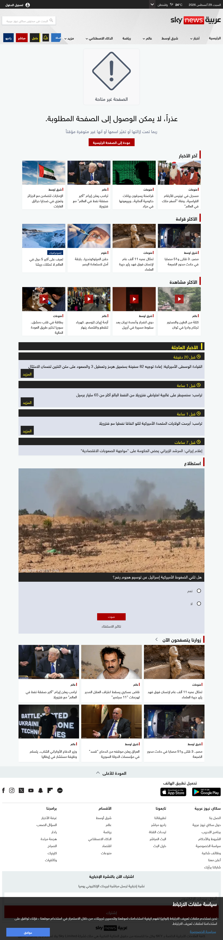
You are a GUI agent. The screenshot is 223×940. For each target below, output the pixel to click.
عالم (149, 38)
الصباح (52, 845)
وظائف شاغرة (211, 852)
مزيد (71, 38)
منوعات (106, 852)
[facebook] (3, 790)
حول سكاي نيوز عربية (207, 824)
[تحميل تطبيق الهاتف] (190, 792)
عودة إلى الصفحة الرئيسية (111, 142)
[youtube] (31, 790)
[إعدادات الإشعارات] (45, 37)
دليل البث (159, 845)
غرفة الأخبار (49, 817)
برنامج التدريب (211, 831)
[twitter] (21, 790)
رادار (54, 831)
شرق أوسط (170, 38)
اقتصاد (107, 845)
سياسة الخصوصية (208, 845)
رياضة (127, 38)
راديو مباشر (158, 824)
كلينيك (52, 852)
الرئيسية (215, 37)
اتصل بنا (215, 817)
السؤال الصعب (47, 824)
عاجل (35, 37)
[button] (22, 37)
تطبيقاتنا (160, 817)
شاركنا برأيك (212, 866)
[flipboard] (50, 790)
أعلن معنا (214, 859)
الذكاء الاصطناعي (101, 38)
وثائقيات (51, 859)
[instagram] (11, 790)
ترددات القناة (157, 831)
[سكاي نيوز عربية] (196, 20)
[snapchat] (40, 790)
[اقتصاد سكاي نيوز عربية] (56, 37)
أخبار (196, 38)
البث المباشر (158, 838)
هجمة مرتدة (49, 838)
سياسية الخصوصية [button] (203, 931)
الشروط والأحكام (209, 838)
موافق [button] (28, 932)
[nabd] (60, 790)
